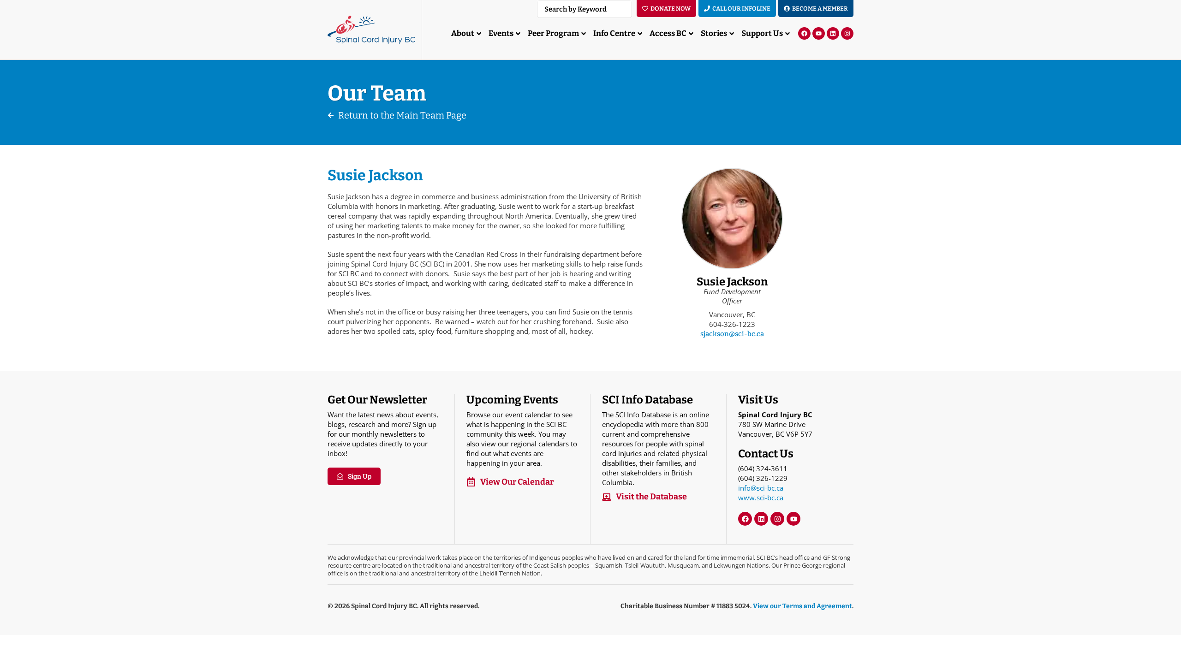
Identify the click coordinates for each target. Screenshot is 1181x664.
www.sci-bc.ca (760, 497)
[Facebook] (804, 33)
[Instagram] (847, 33)
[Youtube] (818, 33)
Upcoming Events (512, 399)
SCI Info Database (647, 399)
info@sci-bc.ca (760, 487)
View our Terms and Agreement (802, 606)
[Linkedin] (833, 33)
